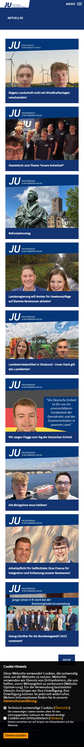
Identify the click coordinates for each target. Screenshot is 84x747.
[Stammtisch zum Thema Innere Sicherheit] (42, 143)
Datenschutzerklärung (19, 701)
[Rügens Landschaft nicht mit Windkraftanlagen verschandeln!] (42, 75)
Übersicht (62, 708)
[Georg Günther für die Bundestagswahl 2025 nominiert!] (42, 618)
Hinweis (56, 718)
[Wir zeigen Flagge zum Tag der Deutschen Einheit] (42, 414)
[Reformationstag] (42, 211)
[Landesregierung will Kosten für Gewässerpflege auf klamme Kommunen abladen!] (42, 279)
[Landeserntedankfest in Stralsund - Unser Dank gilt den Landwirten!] (42, 346)
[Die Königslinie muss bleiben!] (42, 482)
